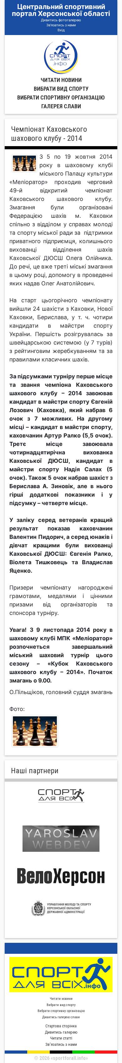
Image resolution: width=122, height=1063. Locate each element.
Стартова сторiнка (61, 1026)
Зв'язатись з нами (61, 25)
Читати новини (61, 80)
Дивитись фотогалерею (61, 20)
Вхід (61, 30)
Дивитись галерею (61, 1032)
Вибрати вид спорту (61, 88)
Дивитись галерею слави (61, 1017)
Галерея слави (61, 106)
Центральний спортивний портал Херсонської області (61, 10)
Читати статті (61, 1038)
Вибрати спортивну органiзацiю (61, 97)
